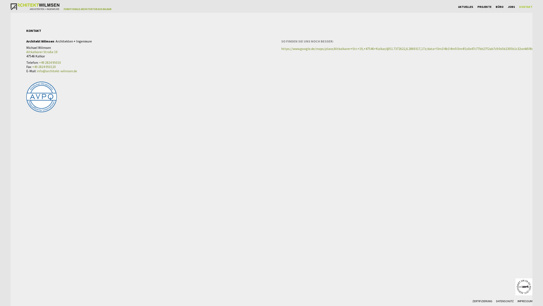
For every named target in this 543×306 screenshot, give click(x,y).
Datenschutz (505, 301)
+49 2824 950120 (44, 67)
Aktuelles (465, 7)
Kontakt (525, 7)
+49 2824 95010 (50, 62)
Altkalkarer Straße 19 (41, 52)
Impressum (525, 301)
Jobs (511, 7)
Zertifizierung (482, 301)
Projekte (484, 7)
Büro (500, 7)
